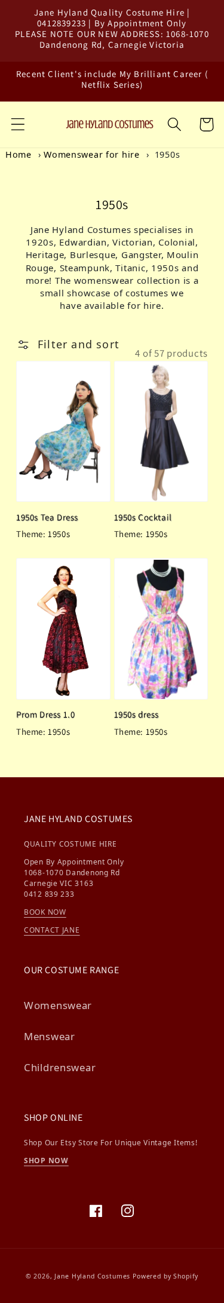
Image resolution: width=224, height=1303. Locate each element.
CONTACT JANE (52, 930)
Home (18, 154)
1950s (167, 154)
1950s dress (136, 714)
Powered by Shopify (165, 1276)
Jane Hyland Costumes (92, 1276)
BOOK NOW (45, 912)
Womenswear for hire (92, 154)
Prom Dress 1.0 (45, 714)
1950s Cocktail (143, 517)
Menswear (49, 1036)
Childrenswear (60, 1067)
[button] (18, 124)
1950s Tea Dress (47, 517)
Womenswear (58, 1005)
